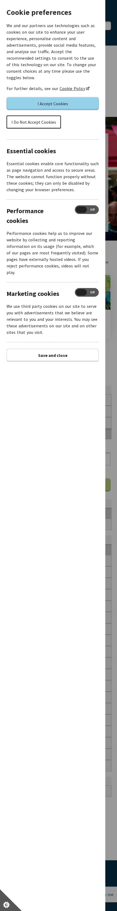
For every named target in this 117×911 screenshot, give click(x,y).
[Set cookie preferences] (11, 900)
